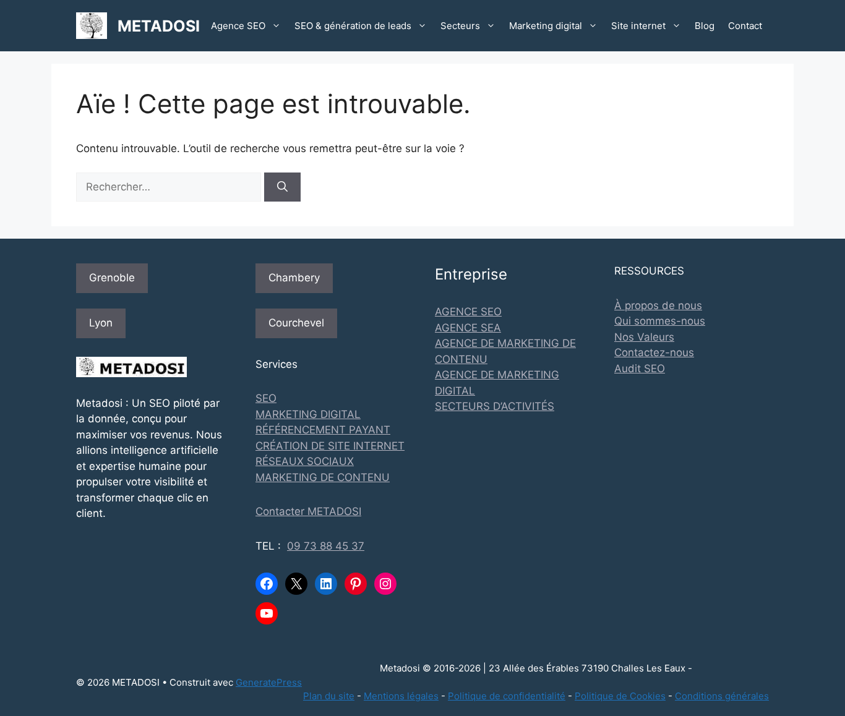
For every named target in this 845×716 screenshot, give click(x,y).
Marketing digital (545, 26)
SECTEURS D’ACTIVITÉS (494, 406)
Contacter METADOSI (308, 511)
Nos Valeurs (644, 337)
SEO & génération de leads (352, 26)
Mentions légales (401, 696)
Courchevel (296, 323)
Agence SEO (238, 26)
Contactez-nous (654, 352)
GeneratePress (269, 682)
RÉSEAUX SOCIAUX (304, 461)
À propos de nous (658, 305)
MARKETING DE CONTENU (322, 477)
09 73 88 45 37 (325, 546)
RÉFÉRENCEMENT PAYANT (322, 430)
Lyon (101, 323)
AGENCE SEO (468, 311)
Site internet (638, 26)
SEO (266, 398)
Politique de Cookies (620, 696)
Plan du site (328, 696)
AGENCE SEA (468, 328)
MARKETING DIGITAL (308, 414)
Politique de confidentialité (506, 696)
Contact (745, 26)
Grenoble (112, 277)
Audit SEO (639, 368)
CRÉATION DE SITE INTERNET (330, 446)
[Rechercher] (282, 187)
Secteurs (460, 26)
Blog (704, 26)
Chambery (294, 277)
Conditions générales (722, 696)
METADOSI (159, 26)
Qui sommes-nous (659, 321)
